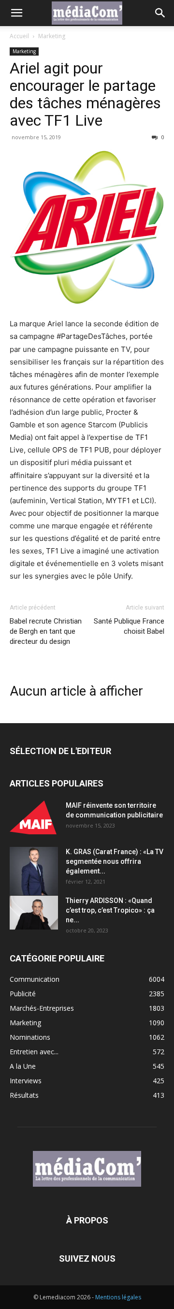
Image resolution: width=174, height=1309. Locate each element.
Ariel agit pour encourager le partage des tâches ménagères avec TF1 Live (85, 94)
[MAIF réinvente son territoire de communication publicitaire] (34, 817)
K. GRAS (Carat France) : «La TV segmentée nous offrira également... (114, 861)
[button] (16, 13)
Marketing (51, 36)
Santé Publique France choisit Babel (129, 626)
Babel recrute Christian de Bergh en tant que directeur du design (46, 631)
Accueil (19, 36)
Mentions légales (118, 1297)
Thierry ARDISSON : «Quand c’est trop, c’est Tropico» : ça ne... (110, 910)
